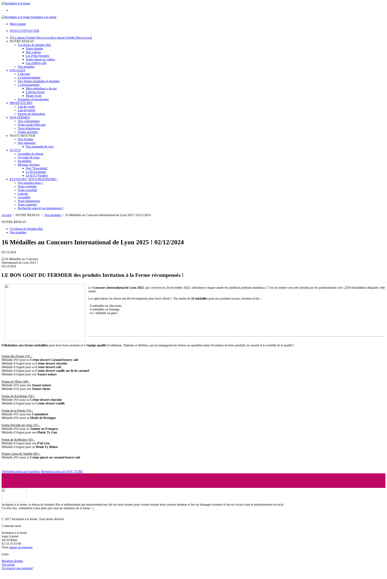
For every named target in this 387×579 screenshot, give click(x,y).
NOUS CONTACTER (24, 30)
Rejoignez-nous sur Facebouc (21, 471)
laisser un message (21, 547)
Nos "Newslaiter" (37, 168)
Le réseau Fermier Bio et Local (72, 37)
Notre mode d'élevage (32, 124)
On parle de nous (29, 157)
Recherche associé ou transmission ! (40, 208)
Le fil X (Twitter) (37, 175)
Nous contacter (27, 204)
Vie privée (8, 564)
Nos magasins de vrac (40, 146)
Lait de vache (26, 106)
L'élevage (24, 74)
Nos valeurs (33, 52)
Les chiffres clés (36, 63)
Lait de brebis (26, 110)
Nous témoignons (29, 128)
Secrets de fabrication (31, 114)
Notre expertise (27, 190)
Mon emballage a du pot (41, 88)
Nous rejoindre (27, 186)
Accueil (6, 215)
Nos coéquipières (29, 121)
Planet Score (34, 95)
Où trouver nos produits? (17, 568)
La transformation (29, 77)
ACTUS (15, 150)
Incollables (24, 161)
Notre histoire (34, 48)
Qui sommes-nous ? (30, 182)
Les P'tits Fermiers (37, 55)
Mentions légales (12, 561)
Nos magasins (26, 143)
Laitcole (23, 193)
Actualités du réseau (30, 153)
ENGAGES (17, 70)
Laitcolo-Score (35, 92)
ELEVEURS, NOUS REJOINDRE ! (34, 179)
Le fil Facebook (36, 172)
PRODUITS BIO (21, 103)
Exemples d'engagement (33, 99)
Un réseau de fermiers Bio (34, 45)
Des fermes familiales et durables (38, 81)
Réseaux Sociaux (29, 164)
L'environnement (28, 84)
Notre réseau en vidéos (40, 59)
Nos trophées (26, 66)
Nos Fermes (25, 139)
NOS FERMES (20, 117)
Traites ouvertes (28, 132)
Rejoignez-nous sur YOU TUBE (62, 471)
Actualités (24, 197)
